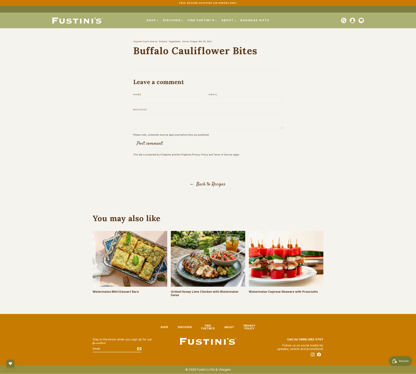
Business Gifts (254, 20)
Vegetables (175, 41)
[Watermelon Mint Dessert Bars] (130, 259)
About (228, 20)
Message (140, 109)
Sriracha (163, 41)
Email (213, 94)
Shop (152, 20)
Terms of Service (223, 154)
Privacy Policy (200, 154)
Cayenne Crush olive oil (145, 41)
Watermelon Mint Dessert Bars (116, 291)
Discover (172, 20)
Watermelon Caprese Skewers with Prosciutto (283, 291)
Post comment (150, 143)
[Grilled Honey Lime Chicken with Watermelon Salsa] (208, 259)
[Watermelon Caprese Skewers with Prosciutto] (286, 259)
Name (137, 94)
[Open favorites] (10, 364)
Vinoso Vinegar (190, 41)
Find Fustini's (202, 20)
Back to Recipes (210, 184)
